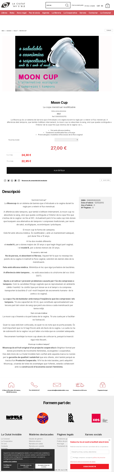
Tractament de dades (65, 446)
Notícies (4, 18)
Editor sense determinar (58, 111)
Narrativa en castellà (36, 446)
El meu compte (90, 6)
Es (102, 6)
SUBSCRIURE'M (89, 466)
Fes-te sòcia (34, 13)
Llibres (4, 13)
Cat (98, 6)
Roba (12, 13)
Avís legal (60, 444)
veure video (106, 180)
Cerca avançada (77, 5)
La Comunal (105, 13)
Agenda (45, 13)
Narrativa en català (36, 444)
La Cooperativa (70, 13)
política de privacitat (99, 457)
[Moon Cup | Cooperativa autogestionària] (57, 63)
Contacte (4, 446)
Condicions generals (64, 439)
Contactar (93, 13)
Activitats (4, 448)
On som (4, 444)
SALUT (59, 113)
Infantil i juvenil (34, 448)
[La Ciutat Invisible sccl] (13, 7)
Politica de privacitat (64, 441)
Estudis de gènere (36, 439)
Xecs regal (21, 13)
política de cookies (10, 461)
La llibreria (56, 13)
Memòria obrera (35, 441)
